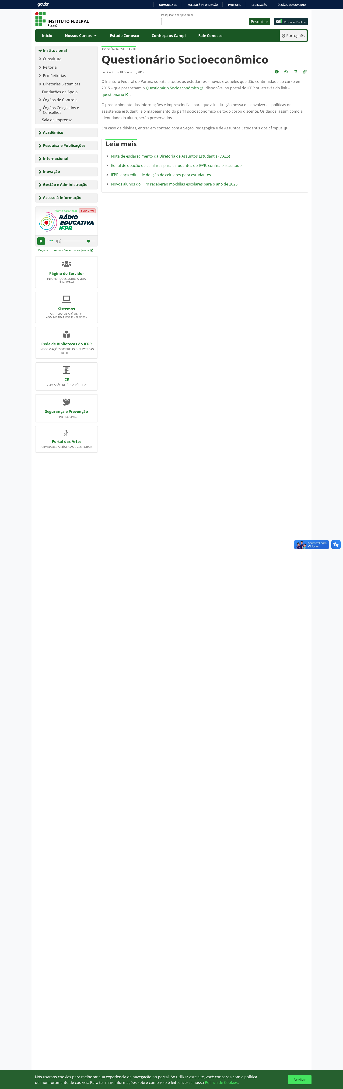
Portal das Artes (66, 441)
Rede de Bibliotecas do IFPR (66, 344)
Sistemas (66, 308)
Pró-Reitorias (54, 75)
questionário (113, 94)
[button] (305, 71)
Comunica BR (168, 5)
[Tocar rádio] (41, 241)
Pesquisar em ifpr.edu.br (177, 15)
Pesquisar (259, 21)
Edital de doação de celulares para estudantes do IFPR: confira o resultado (176, 165)
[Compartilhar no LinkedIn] (296, 71)
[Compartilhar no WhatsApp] (286, 71)
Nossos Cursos (78, 35)
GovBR (43, 4)
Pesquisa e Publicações (64, 145)
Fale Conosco (210, 35)
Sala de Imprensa (57, 120)
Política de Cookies (221, 1082)
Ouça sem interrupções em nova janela (64, 250)
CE (66, 379)
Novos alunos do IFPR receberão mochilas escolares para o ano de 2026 (174, 184)
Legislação (259, 5)
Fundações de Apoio (60, 92)
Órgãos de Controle (60, 100)
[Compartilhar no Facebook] (277, 71)
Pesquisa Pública (295, 22)
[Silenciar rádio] (58, 241)
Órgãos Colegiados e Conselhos (61, 110)
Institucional (55, 50)
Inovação (51, 171)
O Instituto (52, 59)
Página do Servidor (66, 273)
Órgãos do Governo (292, 5)
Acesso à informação (203, 5)
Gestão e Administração (65, 184)
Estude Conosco (124, 35)
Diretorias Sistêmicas (61, 84)
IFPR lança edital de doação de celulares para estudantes (161, 174)
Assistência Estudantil (119, 49)
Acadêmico (53, 132)
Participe (234, 5)
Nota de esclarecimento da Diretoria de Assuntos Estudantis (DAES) (170, 156)
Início (47, 35)
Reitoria (50, 67)
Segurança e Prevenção (66, 411)
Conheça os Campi (169, 35)
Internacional (55, 158)
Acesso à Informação (62, 197)
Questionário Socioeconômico (172, 88)
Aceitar (300, 1079)
